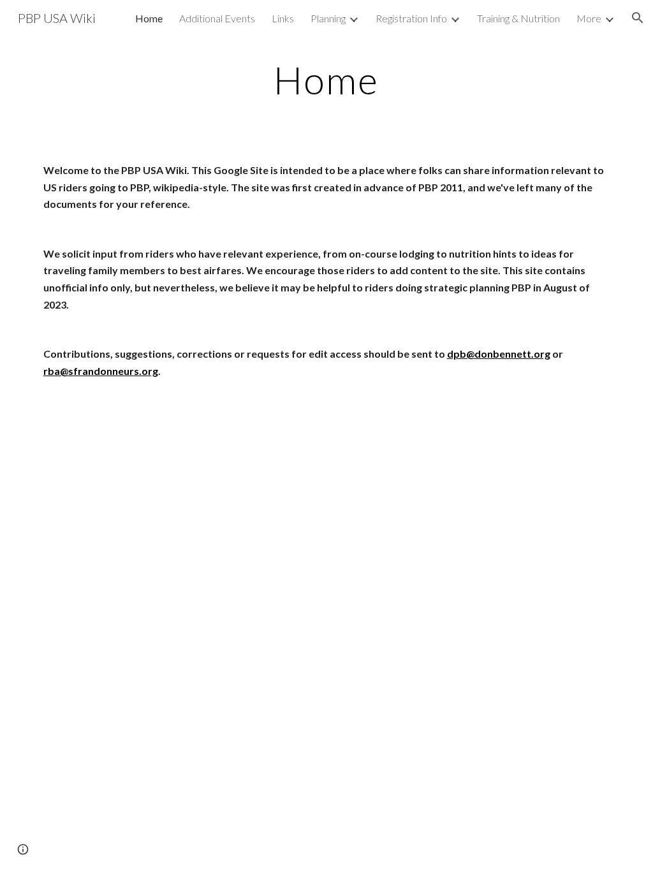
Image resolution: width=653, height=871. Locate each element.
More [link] (588, 18)
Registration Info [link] (411, 18)
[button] (637, 18)
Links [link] (283, 18)
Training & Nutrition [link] (518, 18)
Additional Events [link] (217, 18)
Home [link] (149, 18)
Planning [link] (328, 18)
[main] (326, 80)
